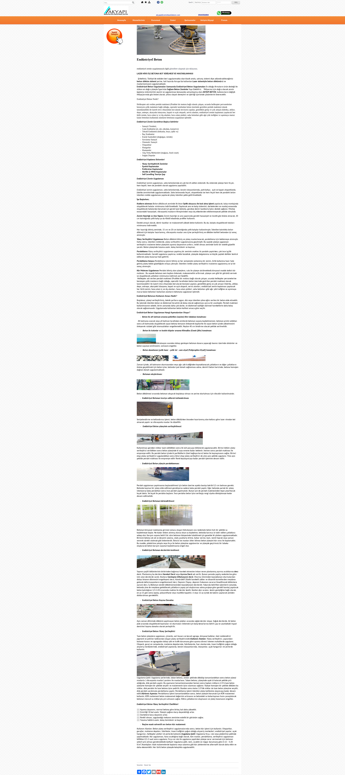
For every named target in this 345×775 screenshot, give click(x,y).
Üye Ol (191, 2)
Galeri (173, 20)
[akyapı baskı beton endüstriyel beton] (116, 15)
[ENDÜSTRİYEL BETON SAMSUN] (171, 54)
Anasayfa (121, 20)
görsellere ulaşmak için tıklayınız (183, 69)
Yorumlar (140, 765)
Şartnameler (189, 20)
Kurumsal (155, 20)
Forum (224, 20)
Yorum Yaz (147, 765)
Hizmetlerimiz (139, 20)
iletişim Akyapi (207, 20)
